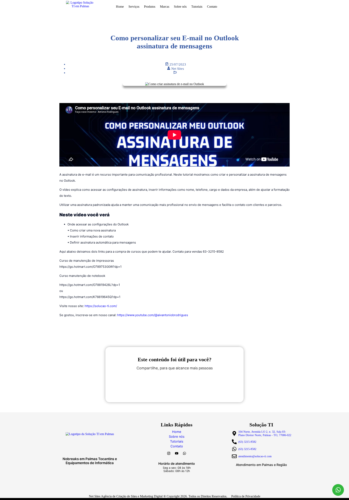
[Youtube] (176, 453)
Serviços (133, 6)
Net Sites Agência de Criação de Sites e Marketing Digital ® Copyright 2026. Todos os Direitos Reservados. (158, 496)
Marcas (164, 6)
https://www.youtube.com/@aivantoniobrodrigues (152, 315)
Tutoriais (196, 6)
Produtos (149, 6)
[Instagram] (168, 453)
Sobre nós (180, 6)
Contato (212, 6)
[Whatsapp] (184, 453)
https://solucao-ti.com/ (101, 306)
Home (120, 6)
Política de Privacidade (245, 496)
